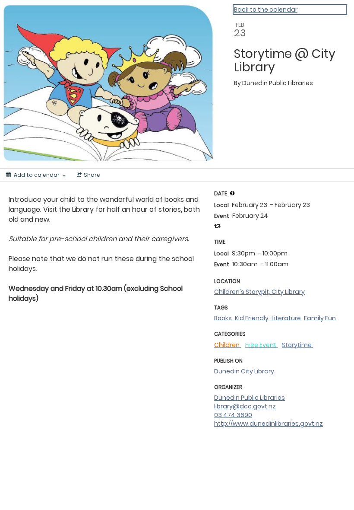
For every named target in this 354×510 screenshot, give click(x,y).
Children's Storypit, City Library (259, 291)
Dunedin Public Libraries (249, 397)
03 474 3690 (233, 415)
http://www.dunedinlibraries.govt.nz (268, 423)
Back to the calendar (265, 9)
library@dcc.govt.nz (245, 406)
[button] (232, 193)
